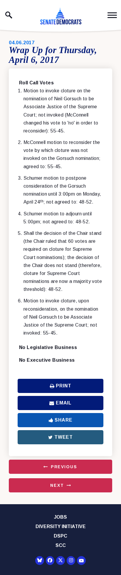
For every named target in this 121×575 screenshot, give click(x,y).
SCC (61, 545)
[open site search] (8, 15)
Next (57, 485)
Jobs (60, 517)
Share (63, 419)
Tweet (63, 437)
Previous (64, 466)
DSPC (60, 535)
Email (64, 402)
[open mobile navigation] (112, 15)
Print (63, 385)
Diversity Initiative (61, 526)
